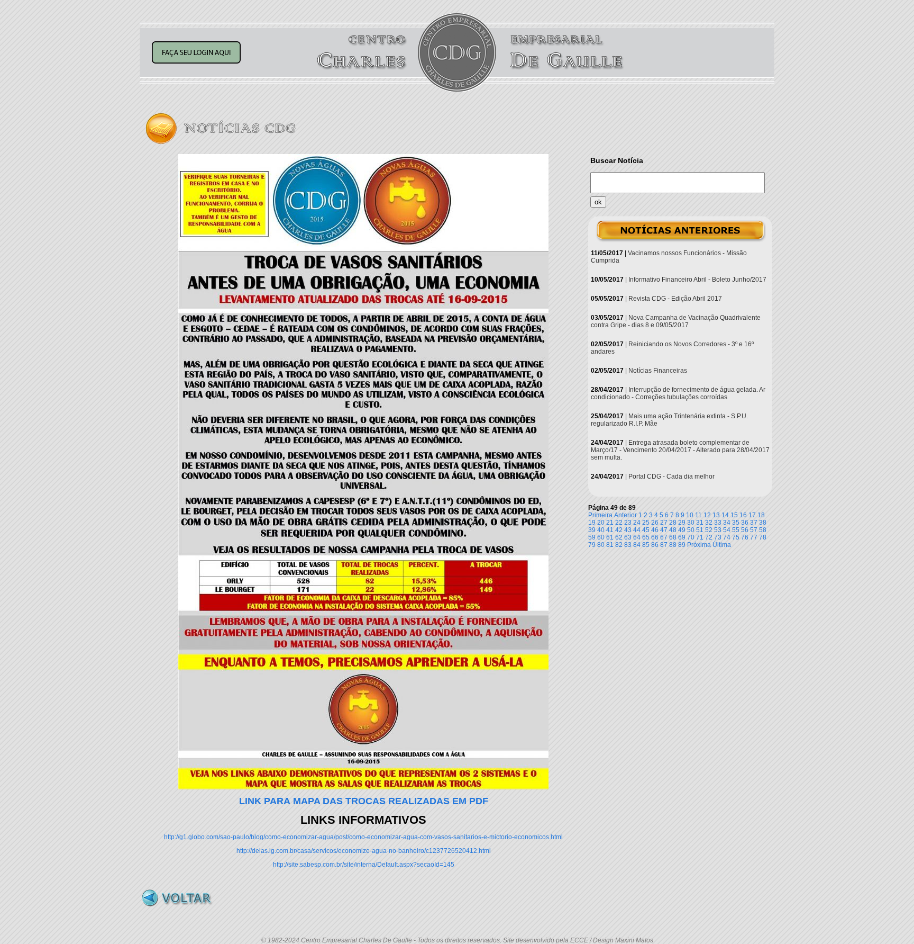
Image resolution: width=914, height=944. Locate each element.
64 (637, 537)
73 (717, 537)
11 (698, 515)
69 (682, 537)
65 (646, 537)
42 (619, 530)
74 (726, 537)
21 (610, 522)
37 (753, 522)
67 (664, 537)
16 (743, 515)
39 (592, 530)
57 (753, 530)
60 (601, 537)
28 (673, 522)
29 (682, 522)
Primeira (600, 515)
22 (619, 522)
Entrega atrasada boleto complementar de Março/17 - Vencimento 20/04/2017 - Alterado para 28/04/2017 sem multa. (680, 450)
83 (628, 545)
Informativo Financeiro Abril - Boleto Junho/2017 (697, 279)
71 (699, 537)
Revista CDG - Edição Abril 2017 (675, 298)
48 (673, 530)
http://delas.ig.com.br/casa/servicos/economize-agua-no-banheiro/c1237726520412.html (363, 851)
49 (682, 530)
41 (610, 530)
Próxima (699, 545)
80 (601, 545)
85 (646, 545)
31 (699, 522)
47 (664, 530)
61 (610, 537)
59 (592, 537)
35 (735, 522)
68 (673, 537)
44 (637, 530)
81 (610, 545)
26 (655, 522)
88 (673, 545)
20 (601, 522)
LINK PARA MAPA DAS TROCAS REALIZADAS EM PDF (363, 801)
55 (735, 530)
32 (708, 522)
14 (725, 515)
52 (708, 530)
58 (762, 530)
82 (619, 545)
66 (655, 537)
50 (690, 530)
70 (690, 537)
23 (628, 522)
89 (682, 545)
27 (664, 522)
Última (721, 545)
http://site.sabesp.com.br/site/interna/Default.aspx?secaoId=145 (363, 864)
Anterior (625, 515)
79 (592, 545)
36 (744, 522)
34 (726, 522)
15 (734, 515)
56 (744, 530)
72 (708, 537)
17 (752, 515)
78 (762, 537)
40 (601, 530)
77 (753, 537)
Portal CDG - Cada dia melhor (671, 476)
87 (664, 545)
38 (762, 522)
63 (628, 537)
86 (655, 545)
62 (619, 537)
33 (717, 522)
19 (592, 522)
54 (726, 530)
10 (689, 515)
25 (646, 522)
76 (744, 537)
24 (637, 522)
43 (628, 530)
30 (690, 522)
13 (716, 515)
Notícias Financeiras (657, 370)
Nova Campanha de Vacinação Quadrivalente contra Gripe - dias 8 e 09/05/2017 (676, 321)
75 (735, 537)
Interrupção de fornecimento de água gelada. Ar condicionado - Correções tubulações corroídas (678, 393)
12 (707, 515)
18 (761, 515)
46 (655, 530)
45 (646, 530)
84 (637, 545)
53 (717, 530)
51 (699, 530)
